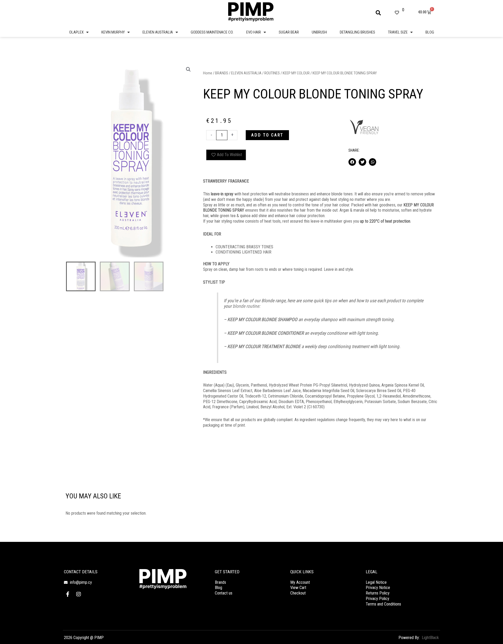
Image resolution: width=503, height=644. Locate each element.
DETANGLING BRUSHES (357, 32)
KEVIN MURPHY (113, 32)
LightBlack (430, 637)
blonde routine (246, 306)
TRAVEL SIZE (398, 32)
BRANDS (221, 73)
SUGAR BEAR (289, 32)
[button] (378, 13)
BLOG (429, 32)
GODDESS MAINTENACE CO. (212, 32)
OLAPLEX (76, 32)
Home (207, 73)
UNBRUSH (319, 32)
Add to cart (267, 135)
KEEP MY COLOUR (296, 73)
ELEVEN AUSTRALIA (158, 32)
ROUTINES (272, 73)
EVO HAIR (253, 32)
